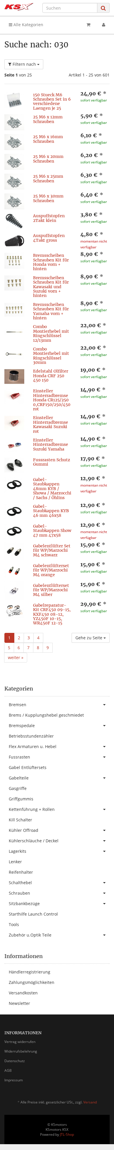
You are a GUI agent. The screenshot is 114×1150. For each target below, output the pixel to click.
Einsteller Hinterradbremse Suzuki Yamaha (50, 444)
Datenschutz (14, 1060)
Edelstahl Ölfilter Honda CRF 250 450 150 (50, 376)
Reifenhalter (21, 872)
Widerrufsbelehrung (20, 1051)
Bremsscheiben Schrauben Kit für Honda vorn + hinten (51, 262)
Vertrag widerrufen (19, 1041)
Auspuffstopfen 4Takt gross (49, 238)
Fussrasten (19, 757)
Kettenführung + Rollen (32, 809)
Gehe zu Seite (89, 637)
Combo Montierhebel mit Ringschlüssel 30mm (51, 355)
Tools (14, 924)
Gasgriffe (18, 788)
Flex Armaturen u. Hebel (32, 746)
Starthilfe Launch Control (33, 914)
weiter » (15, 657)
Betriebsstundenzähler (31, 736)
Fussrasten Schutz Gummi (51, 462)
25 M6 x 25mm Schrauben (48, 178)
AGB (8, 1070)
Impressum (13, 1080)
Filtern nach (24, 64)
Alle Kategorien (27, 24)
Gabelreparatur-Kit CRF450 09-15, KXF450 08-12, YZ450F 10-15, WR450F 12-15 (52, 614)
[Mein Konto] (104, 25)
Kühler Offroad (23, 830)
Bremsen (17, 704)
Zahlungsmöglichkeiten (31, 982)
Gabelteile (19, 778)
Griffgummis (21, 799)
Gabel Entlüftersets (27, 767)
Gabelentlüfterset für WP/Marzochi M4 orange (51, 570)
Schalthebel (20, 882)
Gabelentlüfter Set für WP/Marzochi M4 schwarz (51, 550)
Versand (90, 1102)
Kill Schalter (20, 820)
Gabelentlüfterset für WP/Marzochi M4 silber (51, 590)
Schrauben (19, 893)
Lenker (15, 861)
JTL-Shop (67, 1134)
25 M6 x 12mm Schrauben (48, 119)
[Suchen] (103, 8)
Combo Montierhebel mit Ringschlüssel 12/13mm (51, 333)
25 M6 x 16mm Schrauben (48, 139)
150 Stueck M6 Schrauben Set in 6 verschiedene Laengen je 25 (52, 101)
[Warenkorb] (88, 25)
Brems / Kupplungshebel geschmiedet (46, 715)
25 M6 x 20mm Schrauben (48, 158)
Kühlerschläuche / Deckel (33, 840)
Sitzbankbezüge (24, 903)
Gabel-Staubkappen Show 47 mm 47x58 (52, 531)
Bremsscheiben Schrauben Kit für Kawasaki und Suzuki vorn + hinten (51, 286)
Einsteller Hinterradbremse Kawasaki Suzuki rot (50, 424)
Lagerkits (17, 851)
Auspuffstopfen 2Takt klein (49, 218)
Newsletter (19, 1003)
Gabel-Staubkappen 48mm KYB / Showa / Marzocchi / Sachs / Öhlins (52, 488)
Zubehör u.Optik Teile (30, 935)
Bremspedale (22, 725)
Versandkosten (23, 993)
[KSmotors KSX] (19, 7)
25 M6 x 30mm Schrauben (48, 198)
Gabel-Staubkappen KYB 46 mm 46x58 (51, 511)
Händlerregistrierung (29, 972)
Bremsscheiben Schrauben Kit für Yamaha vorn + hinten (51, 311)
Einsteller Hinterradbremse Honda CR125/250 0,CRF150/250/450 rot (51, 400)
